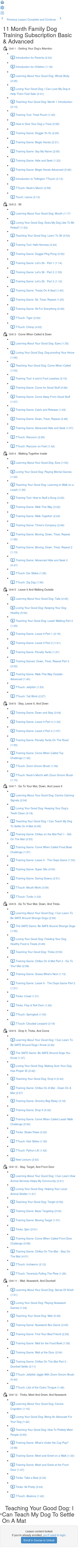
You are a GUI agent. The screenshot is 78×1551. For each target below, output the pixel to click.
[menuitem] (2, 9)
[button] (2, 3)
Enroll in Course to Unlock (39, 1540)
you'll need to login (54, 1535)
